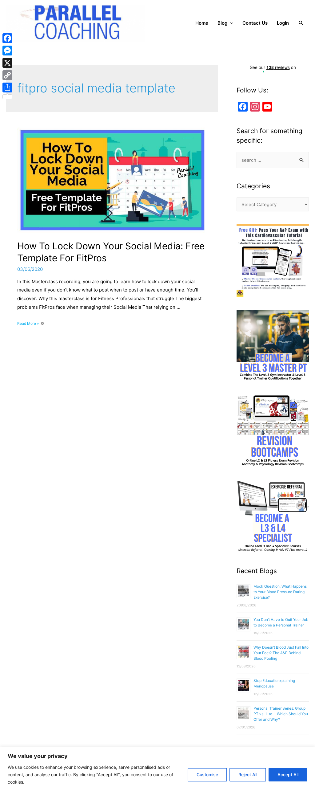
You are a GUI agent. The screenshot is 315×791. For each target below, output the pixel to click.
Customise (207, 774)
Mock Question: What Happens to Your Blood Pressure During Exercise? (280, 592)
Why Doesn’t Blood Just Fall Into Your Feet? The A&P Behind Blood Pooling (281, 653)
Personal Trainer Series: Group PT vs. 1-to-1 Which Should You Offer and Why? (280, 714)
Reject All (247, 774)
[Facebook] (7, 38)
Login (283, 23)
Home (201, 23)
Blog (222, 23)
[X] (7, 63)
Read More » (28, 323)
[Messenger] (7, 50)
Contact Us (255, 23)
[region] (157, 769)
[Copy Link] (7, 75)
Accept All (287, 774)
